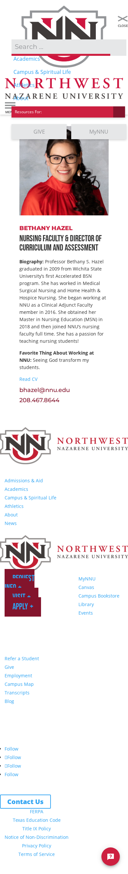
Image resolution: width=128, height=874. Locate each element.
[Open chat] (110, 856)
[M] (122, 19)
